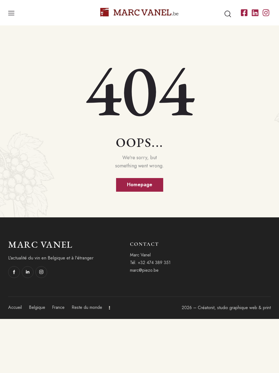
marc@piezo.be (144, 270)
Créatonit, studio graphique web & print (234, 307)
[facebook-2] (14, 272)
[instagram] (41, 272)
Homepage (139, 184)
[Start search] (228, 14)
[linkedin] (28, 272)
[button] (11, 12)
